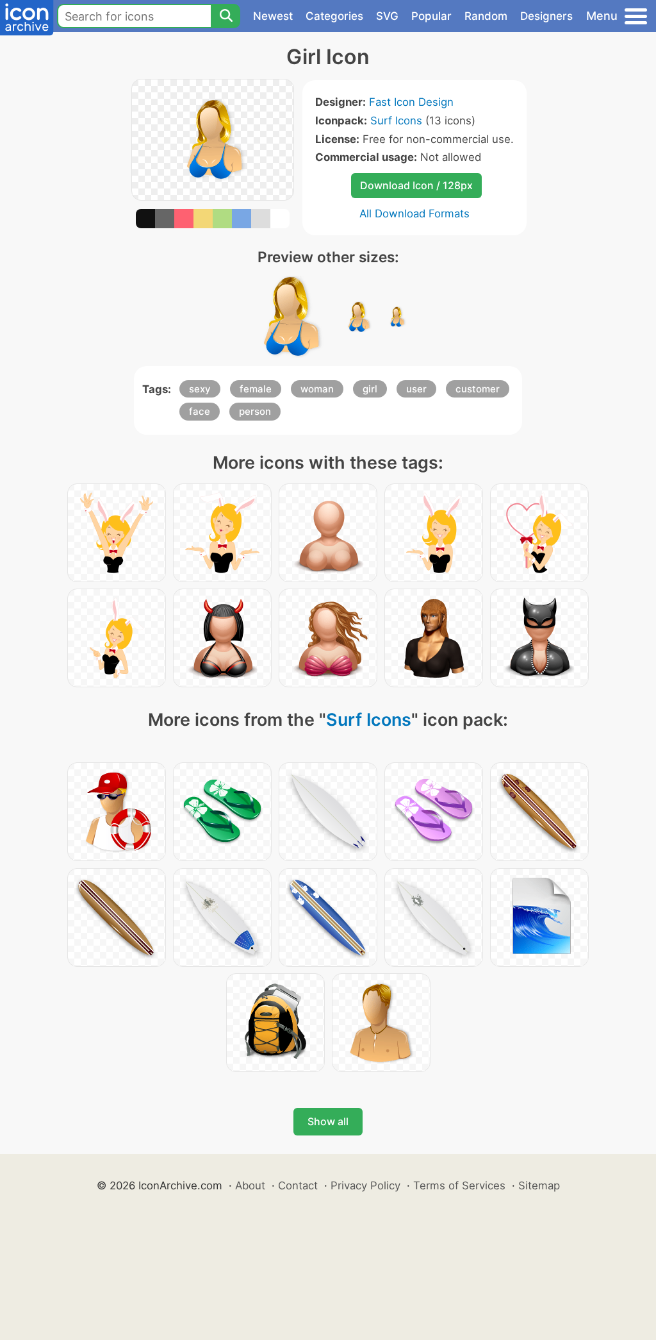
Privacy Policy (365, 1185)
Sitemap (539, 1185)
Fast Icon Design (411, 102)
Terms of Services (459, 1185)
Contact (298, 1185)
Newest (273, 16)
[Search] (225, 16)
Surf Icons (396, 120)
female (256, 389)
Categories (334, 16)
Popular (431, 16)
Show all (328, 1121)
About (250, 1185)
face (199, 411)
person (255, 411)
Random (485, 16)
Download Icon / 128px (416, 185)
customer (477, 389)
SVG (387, 16)
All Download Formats (414, 213)
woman (317, 389)
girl (370, 389)
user (416, 389)
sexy (200, 389)
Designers (546, 16)
